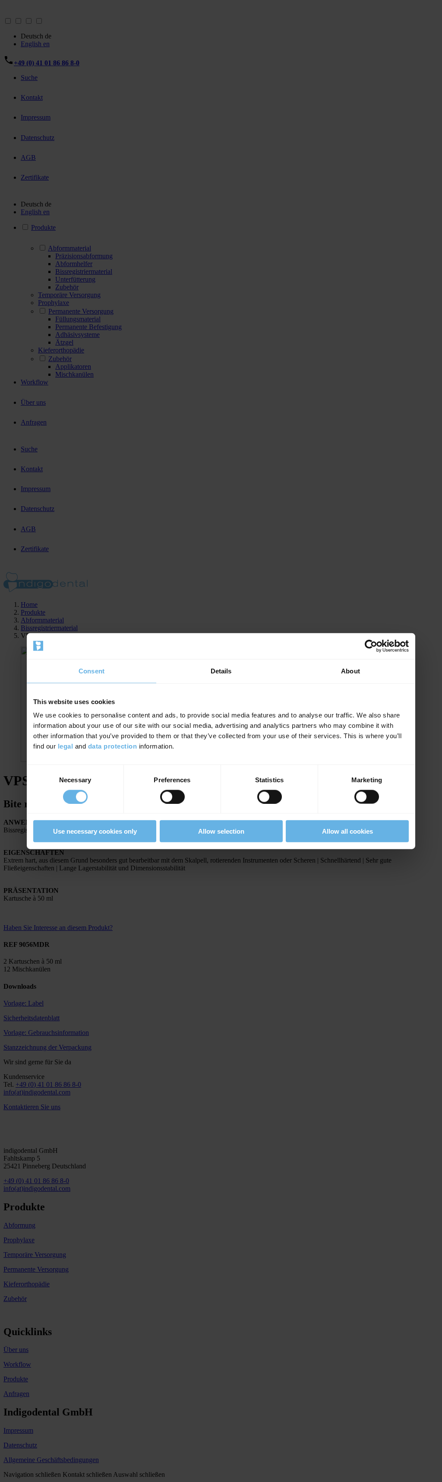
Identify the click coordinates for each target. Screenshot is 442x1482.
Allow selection (221, 831)
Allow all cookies (347, 831)
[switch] (172, 796)
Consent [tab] (91, 670)
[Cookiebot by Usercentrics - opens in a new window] (371, 645)
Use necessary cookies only (95, 831)
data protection (112, 746)
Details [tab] (221, 670)
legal (65, 746)
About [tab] (350, 670)
